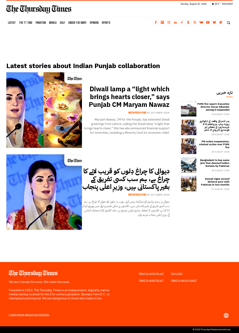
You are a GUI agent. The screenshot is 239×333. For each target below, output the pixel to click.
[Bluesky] (214, 22)
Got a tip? (177, 273)
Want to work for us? (151, 280)
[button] (228, 22)
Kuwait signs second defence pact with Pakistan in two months (215, 181)
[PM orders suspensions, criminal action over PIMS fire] (188, 146)
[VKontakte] (201, 22)
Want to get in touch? (184, 280)
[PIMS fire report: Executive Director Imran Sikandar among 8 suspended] (188, 108)
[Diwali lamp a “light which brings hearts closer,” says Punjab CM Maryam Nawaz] (44, 110)
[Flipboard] (162, 22)
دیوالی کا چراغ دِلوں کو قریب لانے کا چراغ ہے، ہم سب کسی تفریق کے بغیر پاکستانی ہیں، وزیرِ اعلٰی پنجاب (126, 179)
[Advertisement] (90, 48)
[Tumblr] (188, 22)
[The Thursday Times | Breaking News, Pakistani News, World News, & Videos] (38, 9)
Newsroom (137, 112)
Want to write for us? (151, 273)
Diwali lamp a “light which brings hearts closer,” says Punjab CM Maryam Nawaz (129, 97)
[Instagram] (169, 22)
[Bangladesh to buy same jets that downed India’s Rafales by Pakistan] (188, 165)
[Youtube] (208, 22)
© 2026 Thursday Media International (211, 329)
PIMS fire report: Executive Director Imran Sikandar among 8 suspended (213, 107)
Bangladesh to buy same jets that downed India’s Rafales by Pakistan (214, 163)
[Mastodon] (221, 22)
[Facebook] (156, 22)
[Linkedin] (175, 22)
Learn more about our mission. (29, 314)
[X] (195, 22)
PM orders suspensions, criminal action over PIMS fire (214, 144)
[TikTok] (182, 22)
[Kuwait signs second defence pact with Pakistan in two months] (188, 183)
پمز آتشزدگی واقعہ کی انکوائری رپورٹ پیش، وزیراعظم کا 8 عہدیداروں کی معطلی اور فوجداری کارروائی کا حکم (214, 125)
